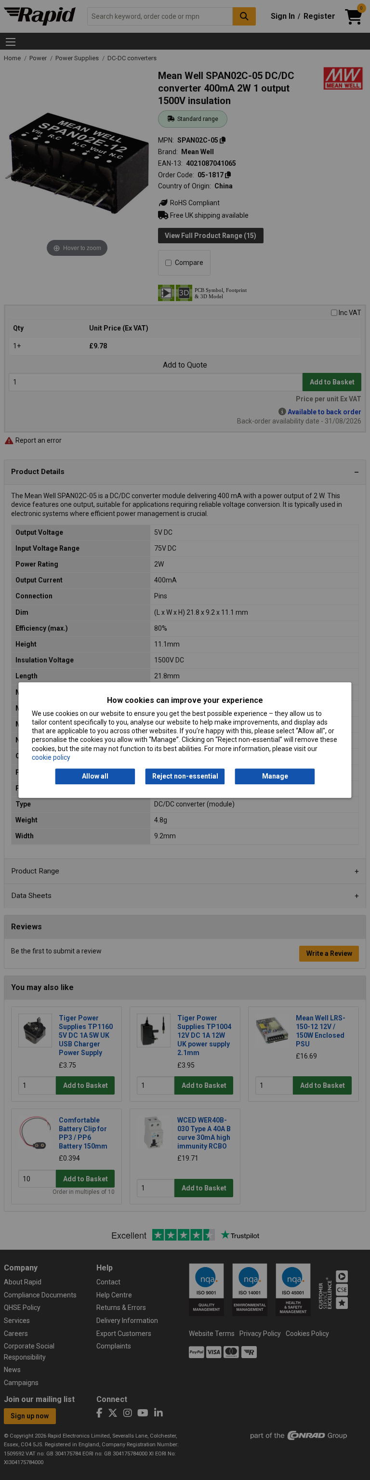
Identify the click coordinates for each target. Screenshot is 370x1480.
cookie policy (51, 757)
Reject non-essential (185, 776)
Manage (275, 776)
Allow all (95, 776)
